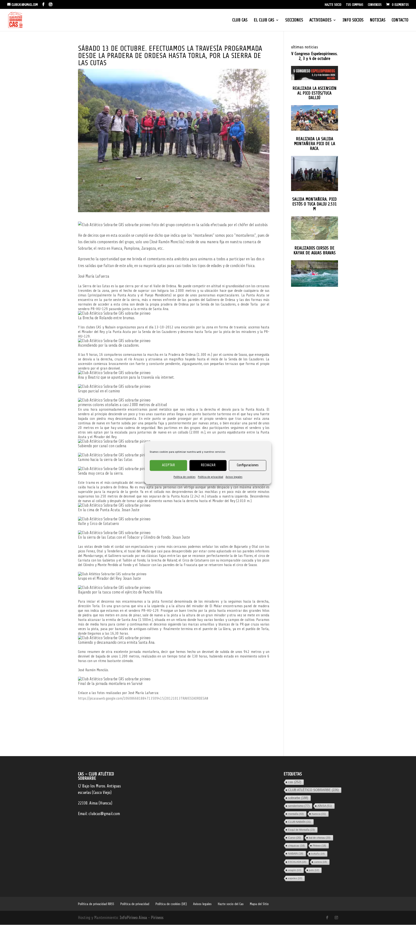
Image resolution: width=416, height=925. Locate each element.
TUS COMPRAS (354, 4)
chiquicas (296, 845)
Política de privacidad (210, 476)
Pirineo (319, 845)
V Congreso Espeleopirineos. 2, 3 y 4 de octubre (314, 56)
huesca (319, 813)
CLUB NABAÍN (299, 821)
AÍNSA (325, 805)
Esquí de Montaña (301, 829)
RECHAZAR (208, 465)
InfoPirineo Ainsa (134, 917)
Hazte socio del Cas (231, 904)
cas (294, 782)
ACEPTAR (168, 465)
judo (314, 870)
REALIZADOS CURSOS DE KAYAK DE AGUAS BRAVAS (314, 250)
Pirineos (157, 917)
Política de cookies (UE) (171, 904)
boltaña (318, 853)
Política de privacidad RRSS (96, 904)
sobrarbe (298, 798)
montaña (296, 813)
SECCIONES (294, 20)
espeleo (295, 878)
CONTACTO (400, 20)
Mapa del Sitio (259, 904)
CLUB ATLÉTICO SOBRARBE (313, 790)
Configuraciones (248, 465)
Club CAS (239, 20)
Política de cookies (184, 476)
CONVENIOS (375, 4)
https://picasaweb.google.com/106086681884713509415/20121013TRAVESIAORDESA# (143, 698)
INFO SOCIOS (353, 20)
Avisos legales (234, 476)
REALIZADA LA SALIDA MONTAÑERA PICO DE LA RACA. (314, 144)
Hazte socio (333, 4)
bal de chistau (320, 837)
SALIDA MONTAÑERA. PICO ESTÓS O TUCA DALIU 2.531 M (314, 204)
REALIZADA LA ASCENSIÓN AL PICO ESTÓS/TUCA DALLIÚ (314, 93)
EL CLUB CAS (264, 20)
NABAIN (295, 853)
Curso (294, 837)
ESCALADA (297, 862)
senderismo (299, 806)
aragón (294, 870)
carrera (320, 862)
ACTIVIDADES (320, 20)
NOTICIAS (377, 20)
